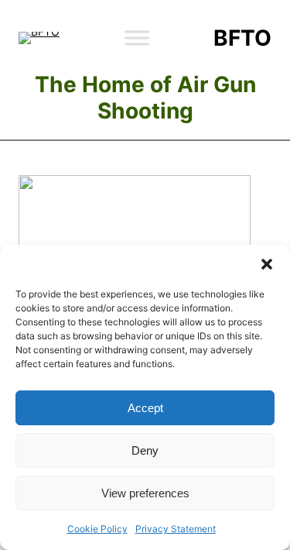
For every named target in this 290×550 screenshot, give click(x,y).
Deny (145, 450)
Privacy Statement (175, 529)
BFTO (242, 38)
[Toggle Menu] (137, 37)
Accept (145, 407)
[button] (267, 264)
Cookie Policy (97, 529)
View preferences (145, 493)
